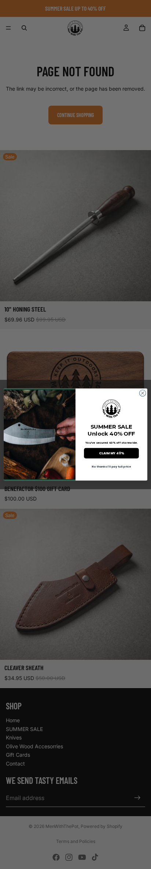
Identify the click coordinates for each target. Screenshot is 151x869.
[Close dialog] (142, 393)
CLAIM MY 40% (111, 453)
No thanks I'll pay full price (111, 467)
